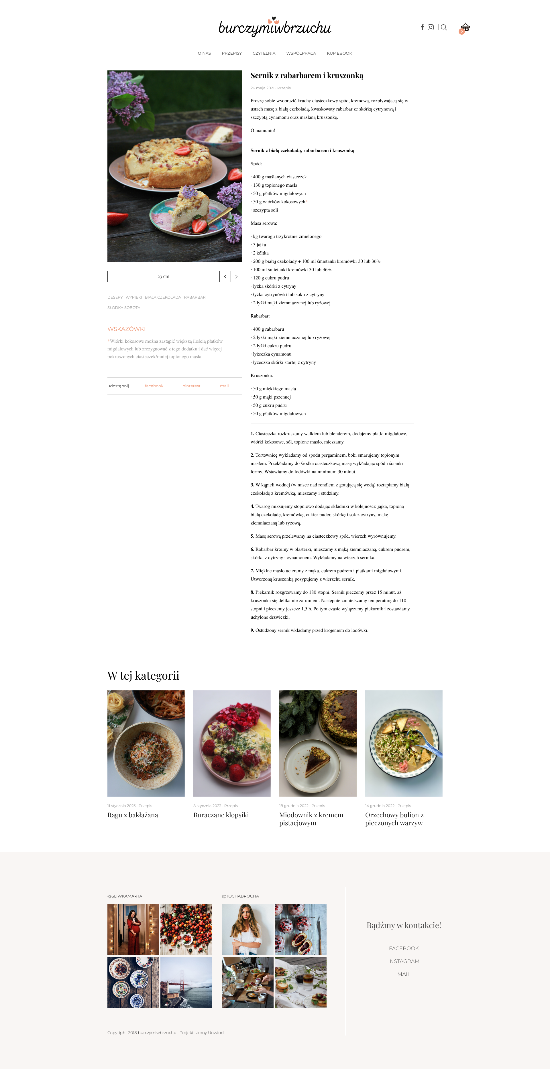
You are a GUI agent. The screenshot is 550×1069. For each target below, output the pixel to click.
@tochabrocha (240, 896)
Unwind (216, 1032)
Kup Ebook (339, 53)
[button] (225, 276)
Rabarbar (195, 297)
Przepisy (232, 53)
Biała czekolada (163, 297)
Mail (403, 974)
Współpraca (301, 53)
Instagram (403, 961)
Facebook (404, 948)
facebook (154, 385)
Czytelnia (264, 53)
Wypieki (134, 297)
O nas (204, 53)
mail (224, 385)
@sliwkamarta (124, 896)
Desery (115, 297)
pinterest (191, 385)
